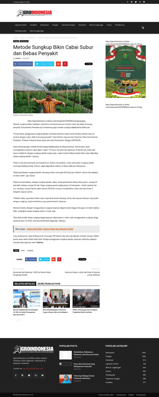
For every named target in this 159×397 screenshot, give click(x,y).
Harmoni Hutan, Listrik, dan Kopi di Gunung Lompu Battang (82, 273)
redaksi (18, 58)
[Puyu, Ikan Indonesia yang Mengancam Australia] (65, 367)
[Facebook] (127, 1)
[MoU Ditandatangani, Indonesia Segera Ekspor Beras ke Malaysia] (56, 298)
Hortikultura (24, 41)
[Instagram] (132, 1)
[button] (143, 28)
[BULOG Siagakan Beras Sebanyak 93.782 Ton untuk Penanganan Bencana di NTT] (26, 298)
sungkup (30, 250)
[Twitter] (136, 1)
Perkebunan (120, 25)
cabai (22, 250)
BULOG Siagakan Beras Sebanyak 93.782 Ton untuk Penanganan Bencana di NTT (25, 312)
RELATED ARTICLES (25, 283)
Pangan (55, 25)
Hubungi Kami (121, 395)
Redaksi (131, 395)
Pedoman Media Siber (106, 395)
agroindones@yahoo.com (33, 368)
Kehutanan (44, 25)
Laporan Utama (21, 25)
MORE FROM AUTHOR (49, 283)
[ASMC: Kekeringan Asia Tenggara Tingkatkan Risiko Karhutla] (86, 298)
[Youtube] (144, 1)
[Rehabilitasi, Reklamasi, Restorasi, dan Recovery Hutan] (65, 355)
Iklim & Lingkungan (96, 25)
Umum (109, 25)
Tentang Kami (141, 395)
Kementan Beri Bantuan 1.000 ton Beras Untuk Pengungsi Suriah (32, 273)
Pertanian (82, 25)
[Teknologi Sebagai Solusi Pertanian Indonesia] (65, 379)
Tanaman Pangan (68, 25)
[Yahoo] (140, 1)
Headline (33, 25)
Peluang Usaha (20, 31)
